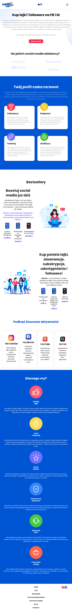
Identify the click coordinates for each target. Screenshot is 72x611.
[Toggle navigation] (67, 4)
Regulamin (36, 594)
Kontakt (36, 608)
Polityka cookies (36, 601)
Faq (36, 590)
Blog (36, 604)
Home (36, 587)
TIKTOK (62, 344)
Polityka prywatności (36, 597)
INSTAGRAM (11, 343)
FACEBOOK (28, 342)
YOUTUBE (45, 344)
